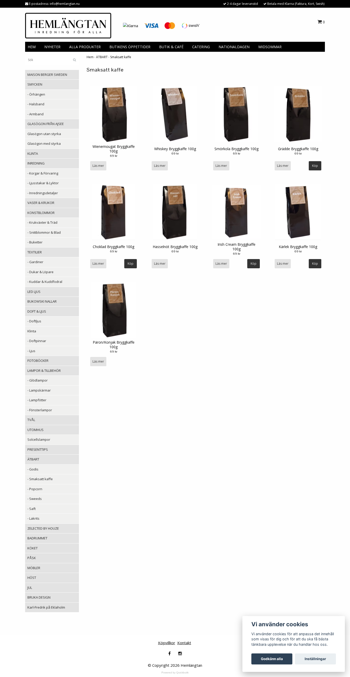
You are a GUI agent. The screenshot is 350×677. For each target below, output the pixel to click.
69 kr (113, 156)
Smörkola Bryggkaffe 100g (236, 148)
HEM (32, 46)
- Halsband (35, 104)
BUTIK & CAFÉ (171, 46)
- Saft (31, 508)
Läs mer (98, 165)
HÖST (31, 577)
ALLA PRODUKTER (85, 46)
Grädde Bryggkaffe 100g (298, 148)
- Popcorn (34, 489)
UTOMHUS (35, 429)
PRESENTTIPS (37, 449)
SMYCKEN (34, 84)
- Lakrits (33, 518)
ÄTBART (33, 459)
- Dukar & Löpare (40, 272)
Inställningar (315, 659)
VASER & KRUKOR (40, 202)
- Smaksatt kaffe (40, 479)
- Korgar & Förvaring (42, 173)
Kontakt (184, 642)
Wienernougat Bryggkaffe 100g (113, 148)
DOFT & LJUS (36, 311)
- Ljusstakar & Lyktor (43, 183)
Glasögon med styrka (44, 143)
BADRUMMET (37, 538)
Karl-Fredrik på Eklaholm (46, 607)
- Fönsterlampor (39, 410)
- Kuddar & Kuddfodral (44, 281)
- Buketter (35, 242)
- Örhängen (36, 94)
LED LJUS (33, 291)
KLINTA (32, 153)
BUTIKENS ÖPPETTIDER (129, 46)
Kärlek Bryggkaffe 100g (298, 246)
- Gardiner (35, 262)
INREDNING (36, 163)
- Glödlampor (37, 380)
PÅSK (31, 558)
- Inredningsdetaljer (42, 193)
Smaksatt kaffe (120, 57)
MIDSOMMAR (270, 46)
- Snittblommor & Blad (44, 232)
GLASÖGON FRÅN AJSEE (45, 123)
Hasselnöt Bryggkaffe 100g (175, 246)
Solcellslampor (38, 439)
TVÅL (31, 419)
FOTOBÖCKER (37, 360)
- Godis (32, 469)
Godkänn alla (272, 659)
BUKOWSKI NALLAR (42, 301)
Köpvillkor (166, 642)
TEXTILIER (34, 252)
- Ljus (31, 350)
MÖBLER (33, 568)
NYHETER (52, 46)
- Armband (35, 114)
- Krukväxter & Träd (42, 222)
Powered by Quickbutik (175, 672)
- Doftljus (34, 321)
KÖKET (32, 548)
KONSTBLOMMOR (41, 212)
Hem (90, 57)
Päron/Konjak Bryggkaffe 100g (114, 344)
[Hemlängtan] (68, 25)
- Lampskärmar (39, 390)
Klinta (31, 331)
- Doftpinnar (36, 340)
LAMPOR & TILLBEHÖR (44, 370)
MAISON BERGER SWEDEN (47, 74)
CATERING (201, 46)
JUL (29, 587)
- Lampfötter (36, 400)
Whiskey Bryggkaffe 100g (175, 148)
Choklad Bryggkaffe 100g (113, 246)
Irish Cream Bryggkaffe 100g (236, 246)
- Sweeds (34, 498)
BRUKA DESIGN (38, 597)
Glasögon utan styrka (44, 133)
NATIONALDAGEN (234, 46)
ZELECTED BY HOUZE (43, 528)
